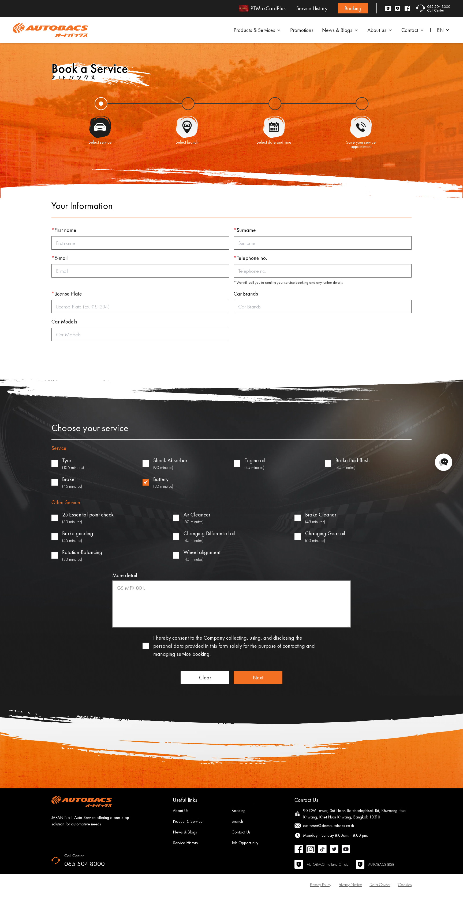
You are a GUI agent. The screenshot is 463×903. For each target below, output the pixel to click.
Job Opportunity (245, 843)
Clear (205, 677)
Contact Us (241, 832)
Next (258, 677)
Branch (237, 821)
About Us (180, 810)
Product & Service (188, 821)
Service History (311, 8)
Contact (409, 30)
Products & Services (254, 30)
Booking (353, 8)
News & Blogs (337, 30)
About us (376, 30)
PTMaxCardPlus (268, 8)
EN (440, 30)
